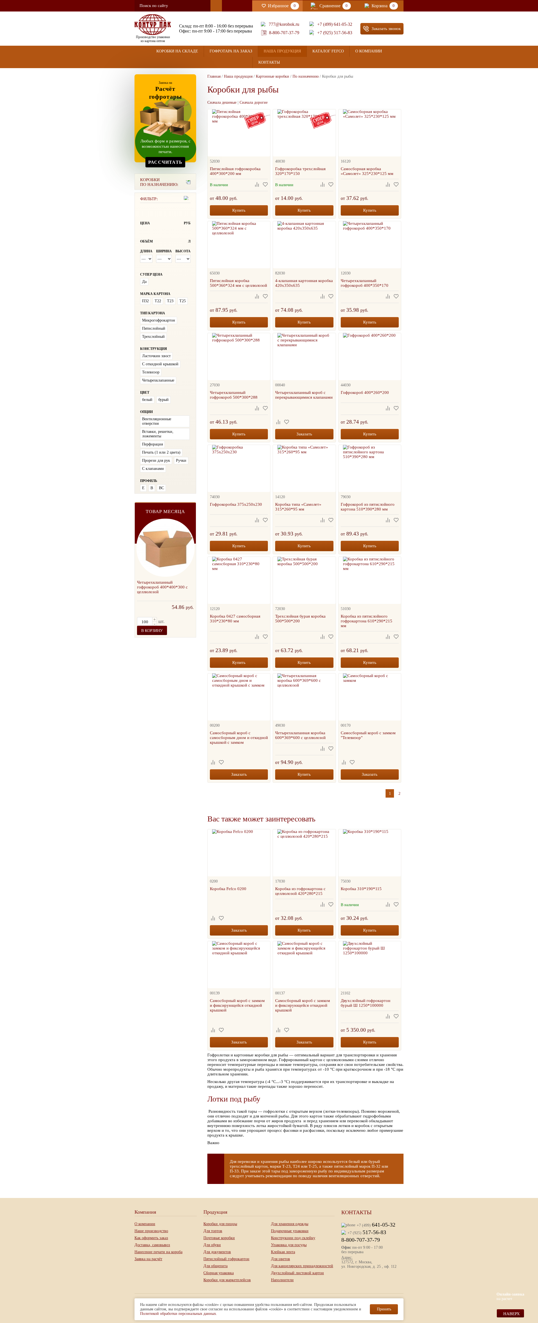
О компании (368, 51)
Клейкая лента (283, 1252)
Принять (384, 1309)
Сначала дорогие (254, 102)
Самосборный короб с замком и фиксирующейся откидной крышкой (237, 1005)
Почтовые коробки (219, 1238)
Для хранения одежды (289, 1224)
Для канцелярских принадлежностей (302, 1266)
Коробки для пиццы (220, 1224)
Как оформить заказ (151, 1238)
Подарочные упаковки (290, 1231)
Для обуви (212, 1245)
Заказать (304, 434)
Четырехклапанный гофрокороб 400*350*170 (364, 283)
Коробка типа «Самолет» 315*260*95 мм (298, 506)
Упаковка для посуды (289, 1245)
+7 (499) (376, 1225)
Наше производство (151, 1231)
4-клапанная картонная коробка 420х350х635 (304, 283)
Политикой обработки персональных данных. (178, 1314)
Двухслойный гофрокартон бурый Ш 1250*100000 (365, 1003)
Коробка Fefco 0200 (228, 888)
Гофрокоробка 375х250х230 (236, 504)
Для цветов (280, 1259)
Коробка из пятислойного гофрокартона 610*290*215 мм (366, 621)
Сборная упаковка (218, 1273)
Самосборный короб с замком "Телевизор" (368, 735)
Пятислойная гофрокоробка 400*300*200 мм (235, 171)
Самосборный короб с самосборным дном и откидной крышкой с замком (239, 738)
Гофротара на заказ (231, 51)
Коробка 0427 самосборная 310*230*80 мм (235, 618)
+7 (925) (366, 1232)
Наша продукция (282, 51)
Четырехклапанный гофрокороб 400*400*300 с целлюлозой (162, 587)
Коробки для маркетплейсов (227, 1280)
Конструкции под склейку (293, 1238)
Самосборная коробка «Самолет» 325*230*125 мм (367, 171)
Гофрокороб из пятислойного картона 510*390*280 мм (368, 506)
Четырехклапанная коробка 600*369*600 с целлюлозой (300, 735)
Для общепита (215, 1266)
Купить (238, 210)
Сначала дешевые (221, 102)
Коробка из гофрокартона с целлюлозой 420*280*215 (300, 891)
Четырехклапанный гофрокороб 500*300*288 (234, 395)
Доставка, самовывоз (152, 1245)
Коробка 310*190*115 (361, 888)
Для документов (217, 1252)
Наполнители (282, 1280)
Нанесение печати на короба (158, 1252)
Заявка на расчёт (148, 1259)
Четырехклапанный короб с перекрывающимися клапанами (304, 395)
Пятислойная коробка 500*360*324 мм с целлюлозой (238, 283)
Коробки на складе (177, 51)
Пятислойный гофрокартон (226, 1259)
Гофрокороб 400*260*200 (365, 392)
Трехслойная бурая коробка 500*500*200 (300, 618)
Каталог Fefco (328, 51)
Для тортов (212, 1231)
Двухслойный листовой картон (297, 1273)
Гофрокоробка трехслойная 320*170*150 (300, 171)
